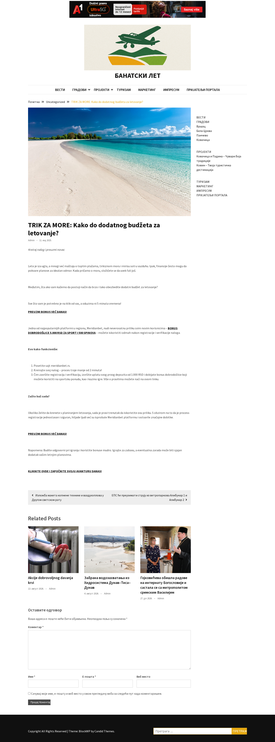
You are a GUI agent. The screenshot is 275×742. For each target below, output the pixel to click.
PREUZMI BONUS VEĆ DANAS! (47, 312)
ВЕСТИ (60, 90)
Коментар (36, 627)
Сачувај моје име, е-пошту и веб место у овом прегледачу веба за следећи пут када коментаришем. (96, 693)
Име (31, 676)
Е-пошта (89, 676)
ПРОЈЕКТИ (101, 90)
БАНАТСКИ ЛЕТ (138, 75)
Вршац (201, 126)
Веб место (143, 676)
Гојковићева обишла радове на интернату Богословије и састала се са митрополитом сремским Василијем (164, 585)
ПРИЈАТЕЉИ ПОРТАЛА (203, 90)
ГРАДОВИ (79, 90)
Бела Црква (204, 131)
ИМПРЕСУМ (171, 90)
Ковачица (203, 140)
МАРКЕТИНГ (147, 90)
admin (31, 240)
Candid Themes (104, 731)
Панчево (202, 135)
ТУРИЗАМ (124, 90)
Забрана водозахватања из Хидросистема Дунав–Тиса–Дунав (107, 582)
